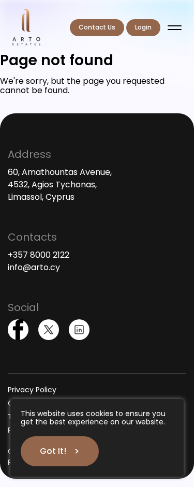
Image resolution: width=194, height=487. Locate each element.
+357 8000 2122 (38, 255)
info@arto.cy (34, 267)
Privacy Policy (32, 390)
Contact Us (97, 27)
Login (143, 27)
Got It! (53, 451)
